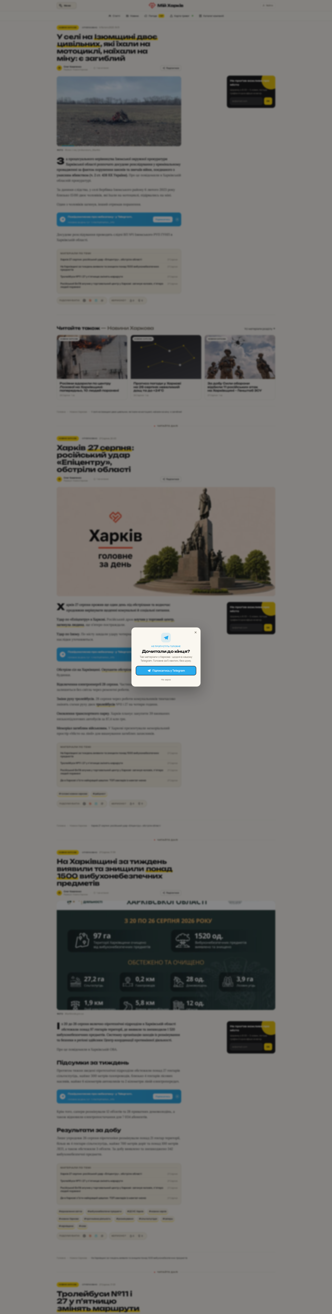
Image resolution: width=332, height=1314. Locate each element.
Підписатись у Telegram (168, 670)
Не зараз (166, 679)
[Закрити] (195, 632)
